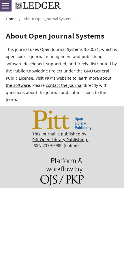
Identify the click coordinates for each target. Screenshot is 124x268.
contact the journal (64, 85)
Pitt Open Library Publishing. (60, 139)
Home (11, 18)
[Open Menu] (6, 6)
